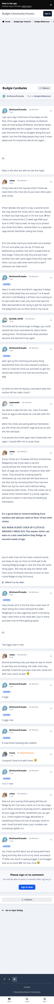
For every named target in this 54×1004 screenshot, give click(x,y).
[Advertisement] (27, 52)
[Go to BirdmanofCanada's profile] (3, 96)
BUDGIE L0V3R (16, 319)
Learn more (5, 4)
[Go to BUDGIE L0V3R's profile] (4, 320)
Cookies (27, 987)
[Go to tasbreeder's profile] (4, 403)
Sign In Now (27, 887)
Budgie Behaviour (42, 96)
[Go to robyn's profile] (4, 181)
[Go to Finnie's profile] (4, 754)
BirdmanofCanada (15, 96)
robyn (12, 180)
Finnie (12, 753)
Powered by (27, 992)
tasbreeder (14, 402)
